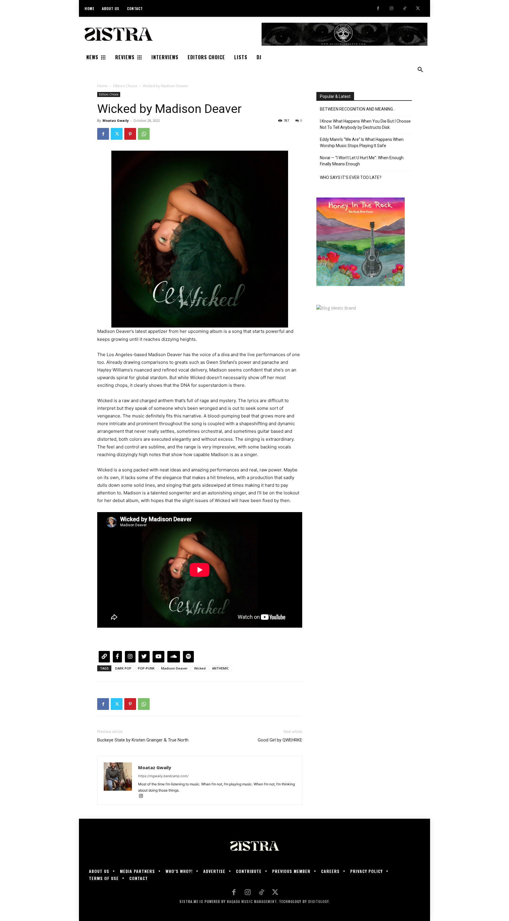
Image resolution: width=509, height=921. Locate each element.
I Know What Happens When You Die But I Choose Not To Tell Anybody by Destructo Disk (365, 124)
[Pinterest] (130, 134)
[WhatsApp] (144, 134)
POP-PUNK (146, 668)
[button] (420, 70)
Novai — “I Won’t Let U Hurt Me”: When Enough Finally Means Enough (362, 160)
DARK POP (123, 668)
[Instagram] (391, 8)
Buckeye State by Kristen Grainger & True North (143, 740)
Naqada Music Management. (252, 901)
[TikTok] (404, 8)
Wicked (200, 668)
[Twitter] (418, 8)
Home (102, 85)
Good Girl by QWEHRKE (280, 740)
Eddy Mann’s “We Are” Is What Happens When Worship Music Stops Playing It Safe (362, 142)
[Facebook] (378, 8)
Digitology (318, 901)
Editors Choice (125, 85)
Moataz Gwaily (116, 120)
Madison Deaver (174, 668)
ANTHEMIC (220, 668)
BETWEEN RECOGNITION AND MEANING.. (357, 109)
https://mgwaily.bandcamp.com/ (163, 776)
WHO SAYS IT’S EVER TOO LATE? (350, 177)
